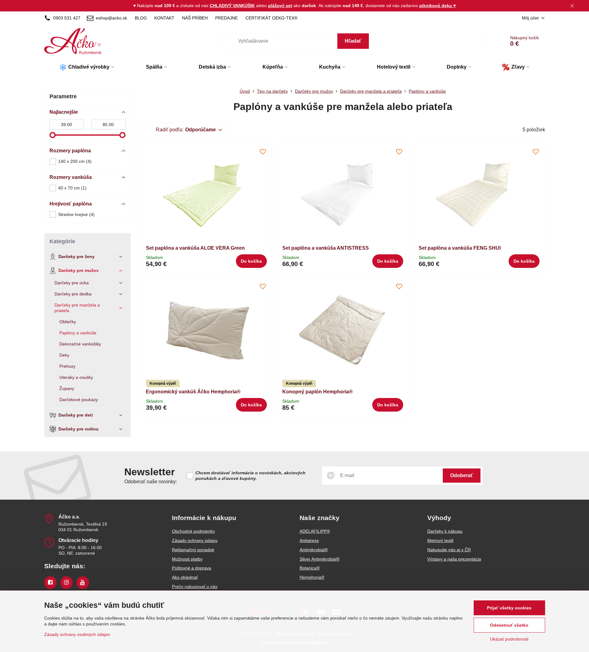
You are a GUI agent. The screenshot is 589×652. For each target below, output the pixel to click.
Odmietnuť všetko (509, 625)
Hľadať (353, 41)
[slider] (52, 135)
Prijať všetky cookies (509, 607)
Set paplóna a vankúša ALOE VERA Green (195, 248)
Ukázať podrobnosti (509, 639)
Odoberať (461, 475)
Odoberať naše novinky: (150, 481)
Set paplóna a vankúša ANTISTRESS (325, 248)
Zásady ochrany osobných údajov (77, 634)
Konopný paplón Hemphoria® (317, 391)
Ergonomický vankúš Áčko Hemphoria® (193, 391)
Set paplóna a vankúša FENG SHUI (460, 248)
